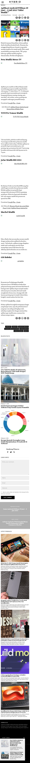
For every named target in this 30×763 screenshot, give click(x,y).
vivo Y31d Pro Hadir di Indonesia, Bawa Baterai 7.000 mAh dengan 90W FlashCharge (13, 371)
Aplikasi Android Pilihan (11, 328)
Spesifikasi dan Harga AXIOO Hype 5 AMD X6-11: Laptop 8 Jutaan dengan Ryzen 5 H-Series (15, 711)
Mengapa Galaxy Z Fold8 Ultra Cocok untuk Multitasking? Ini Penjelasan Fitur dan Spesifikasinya (14, 602)
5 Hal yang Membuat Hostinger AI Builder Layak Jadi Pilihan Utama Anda (13, 675)
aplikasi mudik (24, 328)
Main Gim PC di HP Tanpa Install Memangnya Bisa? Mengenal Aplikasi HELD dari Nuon (14, 563)
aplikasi (15, 326)
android (8, 326)
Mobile (3, 5)
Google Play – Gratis (14, 103)
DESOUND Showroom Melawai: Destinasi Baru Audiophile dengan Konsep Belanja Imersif (15, 639)
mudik (26, 331)
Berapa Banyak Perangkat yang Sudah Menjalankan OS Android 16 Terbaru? (14, 441)
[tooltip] (17, 18)
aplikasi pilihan (18, 331)
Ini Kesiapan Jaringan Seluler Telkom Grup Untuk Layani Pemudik (15, 406)
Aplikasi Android (23, 326)
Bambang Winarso (6, 15)
